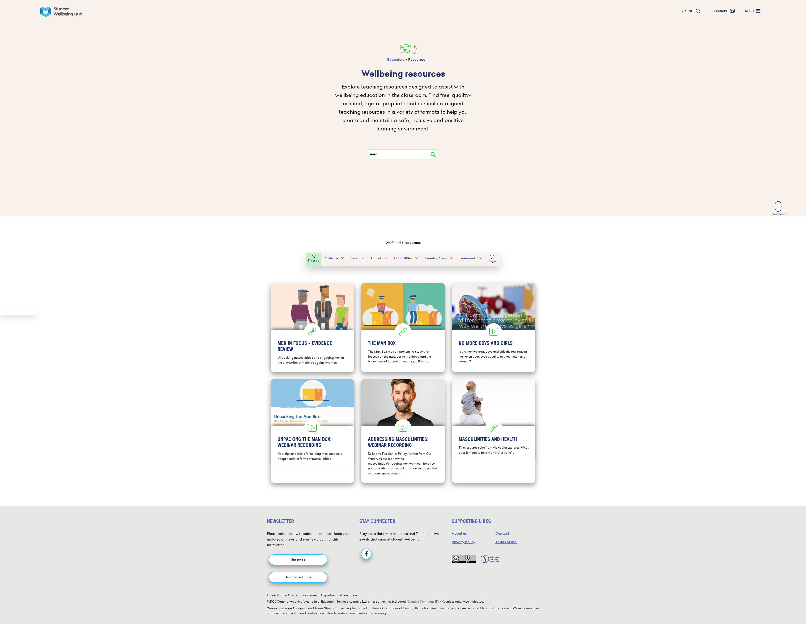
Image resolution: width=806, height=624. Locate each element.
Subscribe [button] (298, 560)
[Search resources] (433, 154)
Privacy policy (463, 542)
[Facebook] (366, 554)
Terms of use (506, 542)
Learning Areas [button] (436, 258)
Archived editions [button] (298, 577)
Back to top (778, 608)
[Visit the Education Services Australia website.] (488, 559)
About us (459, 533)
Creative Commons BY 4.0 (425, 601)
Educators (395, 59)
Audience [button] (331, 258)
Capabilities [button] (403, 258)
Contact (502, 533)
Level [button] (354, 258)
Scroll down (777, 214)
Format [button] (376, 258)
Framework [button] (467, 258)
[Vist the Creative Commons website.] (464, 559)
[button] (690, 11)
